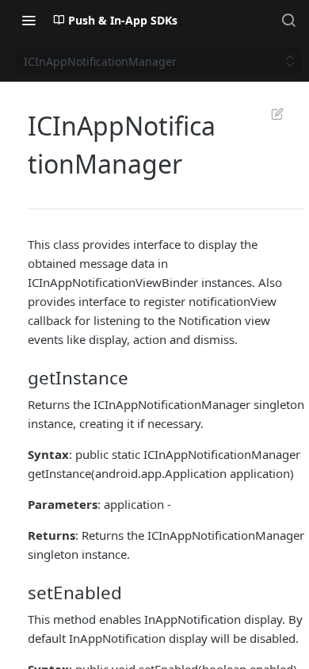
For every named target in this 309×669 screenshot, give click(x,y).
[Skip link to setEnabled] (29, 593)
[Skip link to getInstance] (29, 377)
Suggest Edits (269, 113)
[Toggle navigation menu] (28, 19)
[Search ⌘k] (288, 19)
